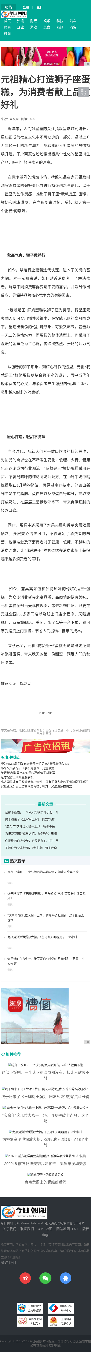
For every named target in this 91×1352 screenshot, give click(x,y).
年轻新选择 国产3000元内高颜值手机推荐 (28, 772)
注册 (39, 7)
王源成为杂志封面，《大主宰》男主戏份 (31, 848)
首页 (7, 21)
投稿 (8, 7)
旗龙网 (25, 684)
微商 (7, 33)
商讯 (60, 27)
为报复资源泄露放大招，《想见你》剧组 (31, 833)
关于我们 (9, 1229)
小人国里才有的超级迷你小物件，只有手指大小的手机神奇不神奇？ (45, 781)
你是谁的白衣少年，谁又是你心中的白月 (31, 840)
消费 (73, 27)
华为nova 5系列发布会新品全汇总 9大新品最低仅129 (35, 763)
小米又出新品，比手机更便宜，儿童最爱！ (29, 768)
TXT (75, 1229)
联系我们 (27, 1229)
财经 (33, 21)
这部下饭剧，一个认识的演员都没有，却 (31, 812)
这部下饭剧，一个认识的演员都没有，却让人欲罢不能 (43, 872)
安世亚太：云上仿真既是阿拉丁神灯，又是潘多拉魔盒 (36, 786)
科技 (60, 21)
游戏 (33, 27)
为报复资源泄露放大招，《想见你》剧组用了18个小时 (42, 937)
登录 (25, 7)
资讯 (20, 21)
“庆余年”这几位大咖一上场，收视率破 (30, 826)
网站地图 (63, 1229)
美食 (46, 27)
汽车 (73, 21)
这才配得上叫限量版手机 (17, 777)
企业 (20, 27)
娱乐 (46, 21)
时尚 (7, 27)
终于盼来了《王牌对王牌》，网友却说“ (30, 819)
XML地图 (45, 1229)
